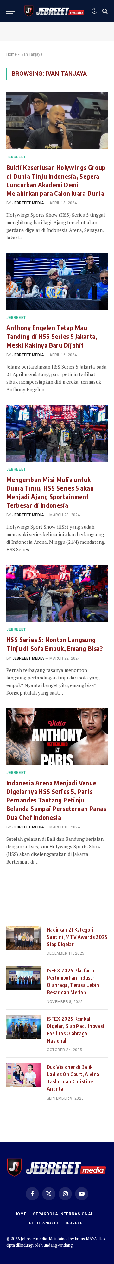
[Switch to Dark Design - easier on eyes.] (94, 11)
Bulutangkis (43, 1223)
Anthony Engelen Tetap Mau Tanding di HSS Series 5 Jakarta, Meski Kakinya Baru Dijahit (52, 336)
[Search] (104, 11)
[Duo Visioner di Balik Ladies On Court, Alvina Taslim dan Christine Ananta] (23, 1075)
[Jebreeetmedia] (54, 11)
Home (11, 54)
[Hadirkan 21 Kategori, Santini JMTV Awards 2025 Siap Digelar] (23, 938)
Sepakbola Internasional (63, 1214)
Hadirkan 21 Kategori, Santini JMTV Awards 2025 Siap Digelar (77, 936)
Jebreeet (75, 1223)
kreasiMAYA (86, 1239)
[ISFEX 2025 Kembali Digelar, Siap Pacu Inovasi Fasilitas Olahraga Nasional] (23, 1027)
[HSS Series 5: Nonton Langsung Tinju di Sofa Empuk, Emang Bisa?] (57, 593)
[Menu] (10, 11)
